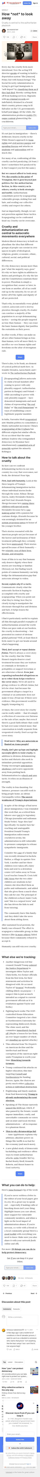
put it (20, 815)
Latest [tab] (10, 1362)
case (19, 853)
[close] (33, 1403)
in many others (22, 934)
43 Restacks (29, 1278)
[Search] (36, 1362)
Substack (9, 1472)
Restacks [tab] (16, 1309)
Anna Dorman (14, 1190)
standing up (15, 1040)
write (16, 1158)
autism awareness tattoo (14, 522)
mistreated (17, 544)
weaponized (31, 419)
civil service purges (21, 143)
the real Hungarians (24, 407)
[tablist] (11, 1309)
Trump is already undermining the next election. (21, 1097)
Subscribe (27, 3)
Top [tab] (4, 1362)
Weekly (5, 10)
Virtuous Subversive (14, 1330)
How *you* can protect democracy (12, 1369)
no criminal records (16, 99)
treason (19, 987)
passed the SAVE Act (15, 1108)
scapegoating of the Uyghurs (16, 429)
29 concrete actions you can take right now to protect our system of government (14, 1375)
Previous (9, 1293)
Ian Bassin (15, 1398)
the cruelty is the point (18, 176)
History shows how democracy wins (13, 1394)
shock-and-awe (29, 775)
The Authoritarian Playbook (22, 373)
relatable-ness (11, 550)
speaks (13, 73)
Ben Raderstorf (12, 30)
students (6, 149)
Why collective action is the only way (13, 1388)
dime (15, 112)
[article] (20, 1375)
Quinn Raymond (16, 1379)
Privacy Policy (27, 1458)
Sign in (35, 3)
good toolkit (10, 1234)
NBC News (9, 878)
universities (20, 149)
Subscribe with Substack (21, 1448)
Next (32, 1293)
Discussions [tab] (19, 1362)
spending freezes (10, 146)
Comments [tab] (7, 1309)
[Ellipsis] (37, 1329)
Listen (35, 31)
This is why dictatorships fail (21, 1131)
